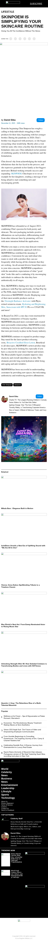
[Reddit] (29, 38)
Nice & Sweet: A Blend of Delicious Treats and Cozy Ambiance (27, 411)
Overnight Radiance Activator (18, 301)
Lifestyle (7, 11)
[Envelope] (27, 929)
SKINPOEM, (16, 173)
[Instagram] (20, 929)
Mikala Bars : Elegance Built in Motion (17, 508)
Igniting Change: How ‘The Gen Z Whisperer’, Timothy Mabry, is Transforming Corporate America (27, 406)
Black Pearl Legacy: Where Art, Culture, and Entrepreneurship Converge (26, 828)
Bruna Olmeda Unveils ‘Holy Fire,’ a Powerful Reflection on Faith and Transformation (26, 823)
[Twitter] (15, 38)
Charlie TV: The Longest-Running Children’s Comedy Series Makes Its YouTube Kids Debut (28, 401)
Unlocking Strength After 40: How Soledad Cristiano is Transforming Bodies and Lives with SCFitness (24, 665)
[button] (44, 3)
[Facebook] (10, 38)
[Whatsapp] (24, 38)
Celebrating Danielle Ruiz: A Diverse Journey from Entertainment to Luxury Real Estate (23, 746)
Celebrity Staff (17, 819)
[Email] (34, 38)
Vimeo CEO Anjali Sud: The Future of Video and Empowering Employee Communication (22, 731)
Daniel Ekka (10, 120)
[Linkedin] (20, 38)
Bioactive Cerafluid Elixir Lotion (21, 342)
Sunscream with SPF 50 (16, 307)
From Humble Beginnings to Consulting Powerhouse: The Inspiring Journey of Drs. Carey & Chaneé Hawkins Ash (24, 738)
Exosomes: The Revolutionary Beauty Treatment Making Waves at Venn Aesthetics (22, 724)
